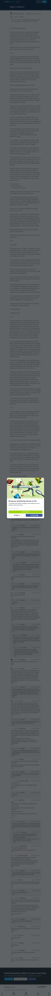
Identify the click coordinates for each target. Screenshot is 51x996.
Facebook (33, 515)
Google (16, 515)
